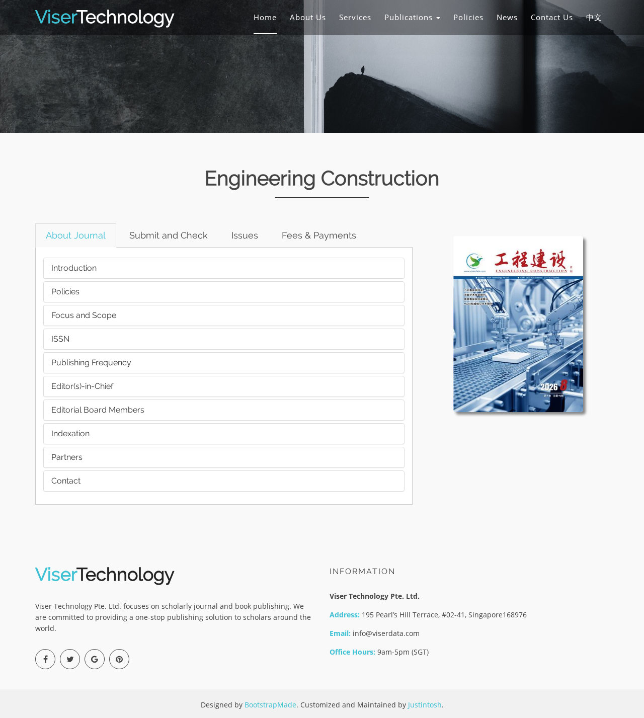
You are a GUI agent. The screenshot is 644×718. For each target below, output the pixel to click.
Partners (67, 457)
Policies (468, 17)
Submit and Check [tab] (168, 235)
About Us (308, 17)
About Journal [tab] (76, 235)
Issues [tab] (244, 235)
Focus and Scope (83, 315)
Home (265, 17)
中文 (594, 17)
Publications (409, 17)
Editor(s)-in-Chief (82, 386)
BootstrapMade (270, 704)
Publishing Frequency (91, 362)
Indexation (70, 433)
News (507, 17)
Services (355, 17)
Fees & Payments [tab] (319, 235)
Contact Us (552, 17)
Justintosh (425, 704)
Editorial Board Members (97, 410)
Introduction (74, 268)
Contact (65, 481)
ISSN (60, 339)
